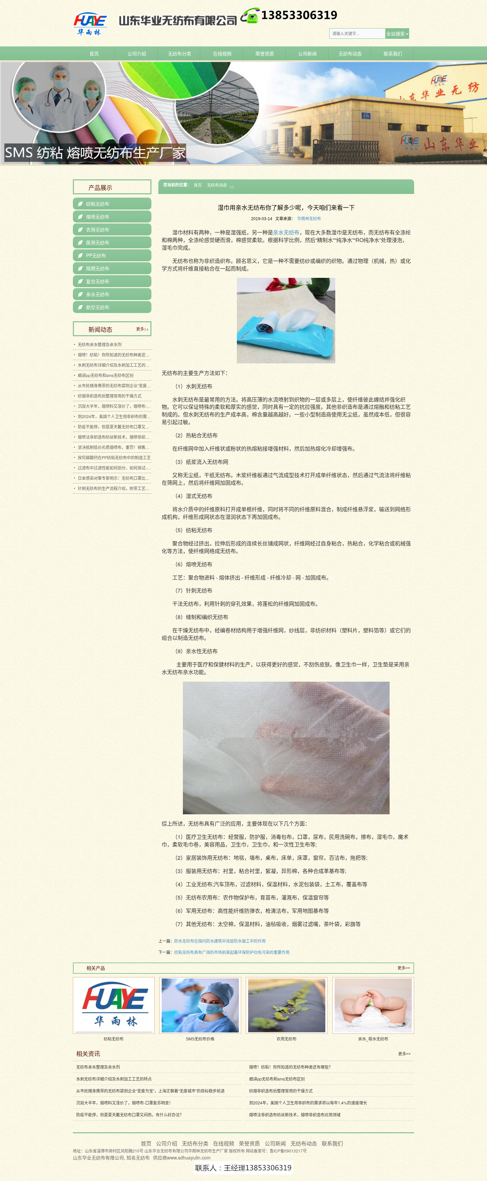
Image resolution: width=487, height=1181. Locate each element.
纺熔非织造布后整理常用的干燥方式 (109, 396)
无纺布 (143, 1157)
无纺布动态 (350, 53)
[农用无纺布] (286, 1005)
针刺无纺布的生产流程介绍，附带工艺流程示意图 (114, 488)
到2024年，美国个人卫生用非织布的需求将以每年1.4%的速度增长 (114, 416)
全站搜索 (395, 33)
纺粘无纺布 (93, 203)
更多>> (142, 329)
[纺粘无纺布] (113, 1005)
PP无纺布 (92, 255)
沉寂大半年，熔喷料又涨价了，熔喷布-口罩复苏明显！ (114, 406)
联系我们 (393, 53)
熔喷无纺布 (93, 216)
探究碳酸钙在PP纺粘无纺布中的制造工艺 (114, 457)
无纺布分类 (179, 53)
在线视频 (222, 53)
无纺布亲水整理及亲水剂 (100, 344)
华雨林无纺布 (309, 219)
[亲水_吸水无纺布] (373, 1005)
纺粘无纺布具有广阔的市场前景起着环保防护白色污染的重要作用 (232, 952)
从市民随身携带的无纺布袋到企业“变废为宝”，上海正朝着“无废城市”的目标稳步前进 (114, 385)
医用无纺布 (93, 242)
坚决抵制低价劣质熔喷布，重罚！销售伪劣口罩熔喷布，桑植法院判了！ (114, 447)
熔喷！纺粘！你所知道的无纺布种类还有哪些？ (114, 354)
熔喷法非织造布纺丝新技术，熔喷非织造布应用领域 (114, 437)
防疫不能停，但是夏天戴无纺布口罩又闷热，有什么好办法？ (114, 426)
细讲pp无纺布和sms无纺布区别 (106, 375)
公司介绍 (137, 53)
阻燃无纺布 (93, 268)
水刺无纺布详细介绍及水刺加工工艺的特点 (114, 365)
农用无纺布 (93, 229)
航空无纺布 (93, 307)
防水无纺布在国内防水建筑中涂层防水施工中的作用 (220, 941)
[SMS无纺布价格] (200, 1005)
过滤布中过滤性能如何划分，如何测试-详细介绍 (114, 467)
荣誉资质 (264, 53)
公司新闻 (307, 53)
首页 (94, 53)
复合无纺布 (93, 281)
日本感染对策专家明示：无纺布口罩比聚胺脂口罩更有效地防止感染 (114, 478)
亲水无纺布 (286, 232)
